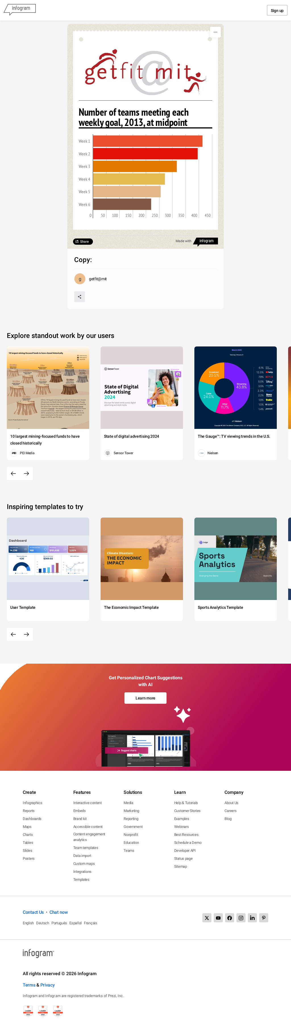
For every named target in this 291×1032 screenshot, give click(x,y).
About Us (231, 803)
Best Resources (186, 834)
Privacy (47, 985)
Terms (29, 985)
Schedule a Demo (187, 842)
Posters (29, 858)
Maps (27, 827)
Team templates (85, 848)
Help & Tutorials (186, 803)
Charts (28, 834)
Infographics (32, 803)
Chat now (58, 912)
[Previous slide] (13, 473)
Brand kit (80, 819)
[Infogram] (19, 10)
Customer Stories (187, 811)
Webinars (181, 827)
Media (128, 803)
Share (84, 242)
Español (75, 923)
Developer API (185, 850)
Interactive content (87, 803)
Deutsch (42, 923)
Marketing (131, 811)
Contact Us (33, 912)
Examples (181, 819)
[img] (148, 141)
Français (90, 923)
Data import (82, 856)
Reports (29, 811)
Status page (183, 858)
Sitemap (180, 866)
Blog (228, 819)
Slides (27, 850)
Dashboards (32, 819)
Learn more (145, 698)
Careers (230, 811)
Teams (129, 850)
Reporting (131, 819)
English (28, 923)
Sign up (277, 10)
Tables (28, 842)
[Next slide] (26, 473)
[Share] (79, 296)
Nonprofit (131, 834)
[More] (215, 32)
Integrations (82, 871)
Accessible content (88, 827)
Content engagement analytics (89, 837)
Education (131, 842)
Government (133, 827)
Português (59, 923)
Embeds (79, 811)
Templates (81, 879)
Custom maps (84, 863)
